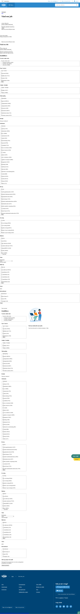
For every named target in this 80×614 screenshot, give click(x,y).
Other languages (25, 613)
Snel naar (3, 12)
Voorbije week (7, 63)
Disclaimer (2, 613)
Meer (2, 81)
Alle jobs (6, 65)
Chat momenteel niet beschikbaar (66, 594)
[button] (75, 456)
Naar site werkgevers (53, 1)
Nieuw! (76, 459)
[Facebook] (57, 606)
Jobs (2, 13)
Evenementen (22, 584)
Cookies (19, 613)
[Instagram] (67, 606)
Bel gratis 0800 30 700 (63, 587)
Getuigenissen (22, 589)
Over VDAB (38, 584)
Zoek (3, 28)
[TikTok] (71, 606)
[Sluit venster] (0, 47)
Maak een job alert (5, 565)
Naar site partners (66, 1)
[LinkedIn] (60, 606)
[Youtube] (64, 606)
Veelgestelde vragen (23, 592)
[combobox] (7, 25)
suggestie (61, 598)
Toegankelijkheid (9, 613)
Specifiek (4, 254)
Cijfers (20, 587)
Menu (11, 5)
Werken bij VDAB (40, 587)
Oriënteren (4, 589)
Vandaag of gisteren (8, 62)
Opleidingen (4, 587)
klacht (66, 598)
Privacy (15, 613)
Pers (37, 589)
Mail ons (60, 590)
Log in (77, 1)
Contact (38, 592)
